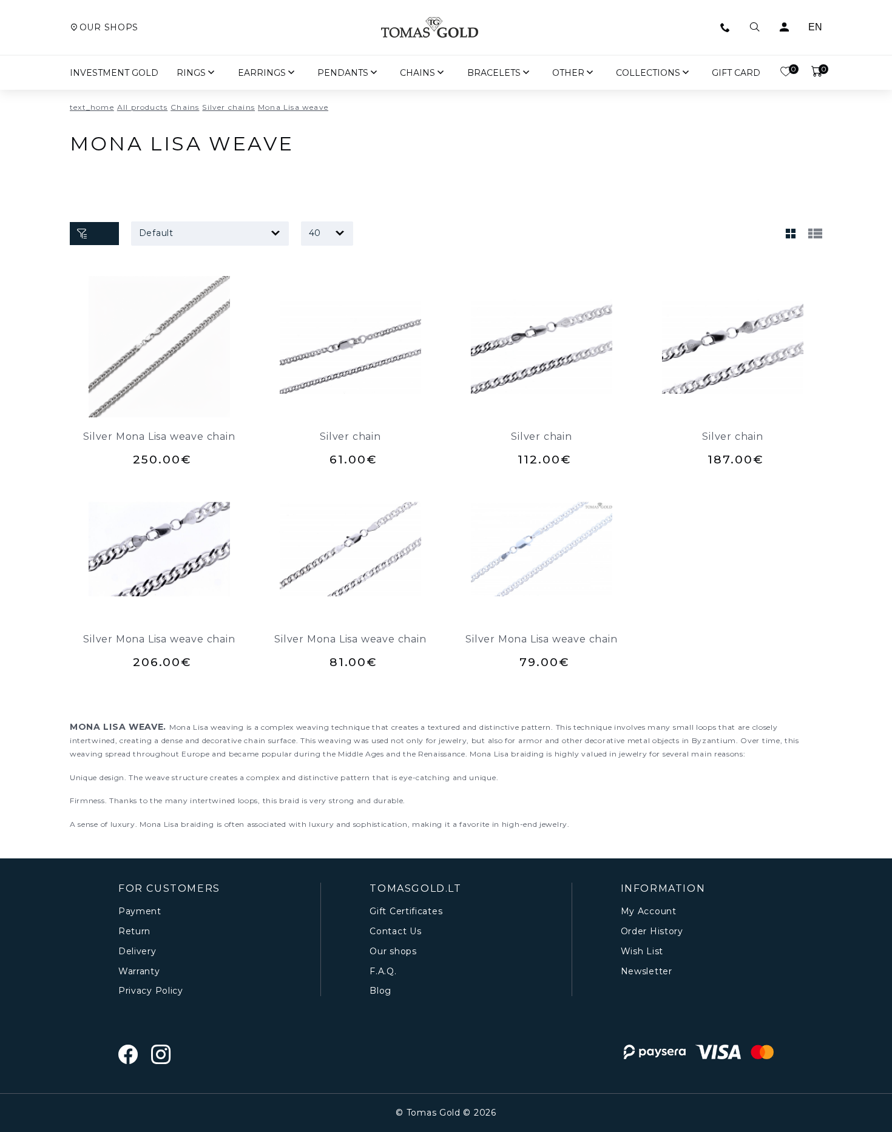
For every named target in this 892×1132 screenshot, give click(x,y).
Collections (648, 72)
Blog (380, 991)
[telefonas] (725, 27)
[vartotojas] (784, 27)
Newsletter (646, 971)
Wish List (642, 951)
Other (568, 72)
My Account (649, 911)
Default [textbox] (156, 232)
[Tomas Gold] (429, 27)
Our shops (108, 27)
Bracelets (494, 72)
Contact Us (395, 931)
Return (134, 931)
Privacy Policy (150, 991)
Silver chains (228, 107)
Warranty (139, 971)
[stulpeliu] (790, 233)
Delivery (137, 951)
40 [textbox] (315, 232)
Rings (191, 72)
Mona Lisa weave (293, 107)
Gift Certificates (406, 911)
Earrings (262, 72)
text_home (92, 107)
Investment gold (114, 72)
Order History (652, 931)
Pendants (342, 72)
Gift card (736, 72)
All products (142, 107)
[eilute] (815, 233)
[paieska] (754, 27)
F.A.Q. (383, 971)
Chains (417, 72)
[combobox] (210, 233)
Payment (139, 911)
